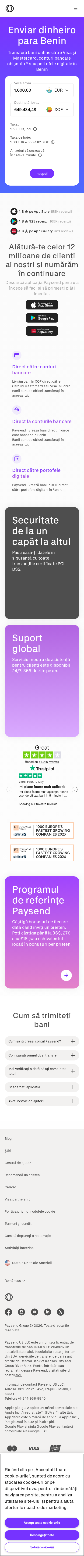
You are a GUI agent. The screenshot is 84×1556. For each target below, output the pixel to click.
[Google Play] (42, 318)
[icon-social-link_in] (21, 1312)
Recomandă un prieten (22, 1175)
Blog (8, 1138)
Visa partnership (18, 1199)
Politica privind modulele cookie (30, 1211)
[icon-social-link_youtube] (34, 1312)
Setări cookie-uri (42, 1547)
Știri (8, 1151)
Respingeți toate (42, 1535)
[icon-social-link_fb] (8, 1312)
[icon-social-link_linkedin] (47, 1312)
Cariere (10, 1187)
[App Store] (42, 304)
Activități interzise (19, 1248)
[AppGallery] (42, 331)
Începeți (41, 174)
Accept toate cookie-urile (42, 1522)
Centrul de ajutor (18, 1163)
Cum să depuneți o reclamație (28, 1236)
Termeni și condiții (19, 1223)
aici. (30, 1352)
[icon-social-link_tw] (60, 1312)
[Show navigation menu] (75, 8)
